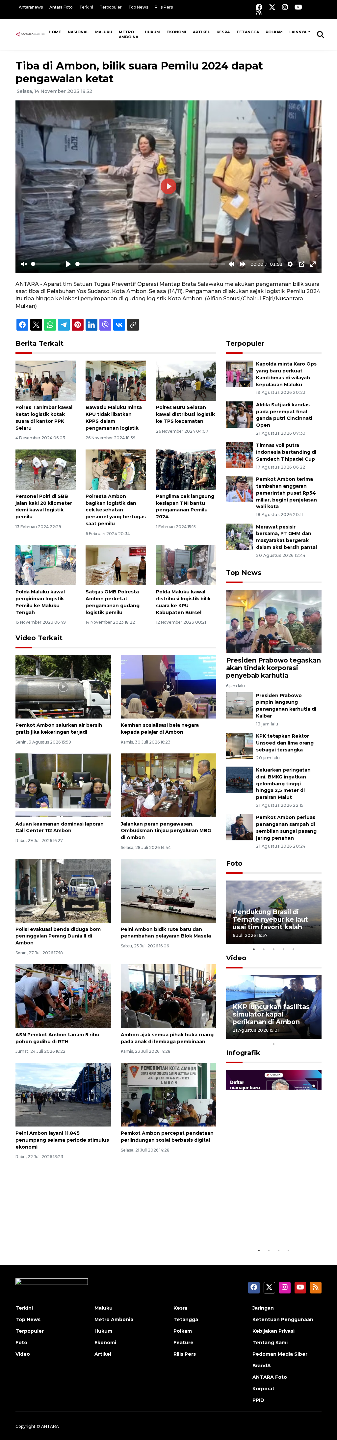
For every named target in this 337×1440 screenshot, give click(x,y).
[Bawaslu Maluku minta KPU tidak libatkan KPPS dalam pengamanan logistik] (116, 380)
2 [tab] (264, 949)
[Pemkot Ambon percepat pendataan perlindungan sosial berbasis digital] (168, 1094)
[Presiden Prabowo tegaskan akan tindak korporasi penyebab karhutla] (274, 621)
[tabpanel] (274, 912)
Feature (183, 1342)
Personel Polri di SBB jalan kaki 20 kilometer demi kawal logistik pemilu (43, 506)
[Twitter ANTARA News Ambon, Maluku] (272, 7)
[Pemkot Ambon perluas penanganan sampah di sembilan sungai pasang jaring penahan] (239, 827)
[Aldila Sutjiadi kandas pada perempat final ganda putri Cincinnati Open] (239, 414)
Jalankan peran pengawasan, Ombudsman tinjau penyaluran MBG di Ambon (166, 831)
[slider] (46, 264)
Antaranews (31, 7)
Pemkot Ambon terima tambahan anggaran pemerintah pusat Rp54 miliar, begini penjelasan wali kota (286, 492)
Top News (138, 7)
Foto (234, 863)
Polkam (274, 32)
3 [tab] (274, 949)
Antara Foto (61, 7)
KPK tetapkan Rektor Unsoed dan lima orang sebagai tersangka (285, 743)
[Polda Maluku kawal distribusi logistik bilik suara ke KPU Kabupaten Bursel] (186, 565)
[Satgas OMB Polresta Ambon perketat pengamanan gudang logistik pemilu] (116, 565)
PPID (258, 1400)
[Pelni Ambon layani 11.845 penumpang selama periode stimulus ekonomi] (63, 1094)
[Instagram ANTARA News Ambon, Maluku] (285, 7)
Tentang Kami (270, 1342)
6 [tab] (283, 1035)
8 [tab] (303, 1035)
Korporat (263, 1389)
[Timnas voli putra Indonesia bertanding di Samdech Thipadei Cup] (239, 455)
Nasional (78, 32)
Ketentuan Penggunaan (282, 1319)
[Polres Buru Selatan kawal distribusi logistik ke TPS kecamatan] (186, 380)
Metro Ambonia (113, 1319)
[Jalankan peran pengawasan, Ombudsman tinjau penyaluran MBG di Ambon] (168, 785)
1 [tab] (254, 949)
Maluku (103, 32)
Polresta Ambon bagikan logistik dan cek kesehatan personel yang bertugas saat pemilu (116, 510)
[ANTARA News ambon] (30, 34)
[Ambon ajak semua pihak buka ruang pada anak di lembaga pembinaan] (168, 995)
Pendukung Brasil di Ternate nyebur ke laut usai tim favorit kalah (270, 919)
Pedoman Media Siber (279, 1354)
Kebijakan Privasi (273, 1331)
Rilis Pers (164, 7)
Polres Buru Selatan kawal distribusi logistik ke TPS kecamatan (185, 414)
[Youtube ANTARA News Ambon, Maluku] (298, 7)
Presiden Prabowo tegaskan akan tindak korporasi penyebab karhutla (273, 667)
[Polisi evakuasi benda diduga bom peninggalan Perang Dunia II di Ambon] (63, 890)
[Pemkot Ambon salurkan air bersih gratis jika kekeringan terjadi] (63, 686)
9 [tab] (313, 1035)
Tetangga (247, 32)
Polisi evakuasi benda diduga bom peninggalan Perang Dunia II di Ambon (58, 936)
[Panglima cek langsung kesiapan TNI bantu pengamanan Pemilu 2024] (186, 469)
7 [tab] (293, 1035)
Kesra (223, 32)
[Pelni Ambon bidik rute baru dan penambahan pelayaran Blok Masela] (168, 890)
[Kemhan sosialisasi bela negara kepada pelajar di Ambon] (168, 686)
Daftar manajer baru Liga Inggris (266, 1224)
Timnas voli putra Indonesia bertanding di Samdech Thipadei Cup (286, 452)
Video (236, 958)
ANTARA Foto (269, 1377)
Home (55, 32)
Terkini (86, 7)
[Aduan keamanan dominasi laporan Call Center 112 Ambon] (63, 785)
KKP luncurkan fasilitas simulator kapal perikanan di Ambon (271, 1014)
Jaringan (263, 1308)
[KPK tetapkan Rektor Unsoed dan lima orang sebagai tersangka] (239, 745)
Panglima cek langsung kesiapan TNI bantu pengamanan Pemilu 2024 (185, 506)
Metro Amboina (128, 34)
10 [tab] (274, 1044)
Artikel (201, 32)
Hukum (152, 32)
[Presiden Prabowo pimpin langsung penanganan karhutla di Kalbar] (239, 705)
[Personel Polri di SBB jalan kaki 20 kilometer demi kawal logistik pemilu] (45, 469)
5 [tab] (293, 949)
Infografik (243, 1053)
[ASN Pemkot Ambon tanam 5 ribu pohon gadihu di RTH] (63, 995)
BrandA (261, 1366)
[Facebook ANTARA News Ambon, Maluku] (259, 7)
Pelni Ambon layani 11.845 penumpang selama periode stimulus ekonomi (62, 1140)
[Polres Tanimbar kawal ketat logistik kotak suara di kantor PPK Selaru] (45, 380)
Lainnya (298, 32)
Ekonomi (176, 32)
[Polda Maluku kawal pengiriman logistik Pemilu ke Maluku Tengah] (45, 565)
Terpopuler (111, 7)
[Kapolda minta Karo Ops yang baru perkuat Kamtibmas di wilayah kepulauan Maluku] (239, 373)
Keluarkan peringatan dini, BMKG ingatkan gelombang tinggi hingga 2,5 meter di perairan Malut (283, 783)
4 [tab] (283, 949)
